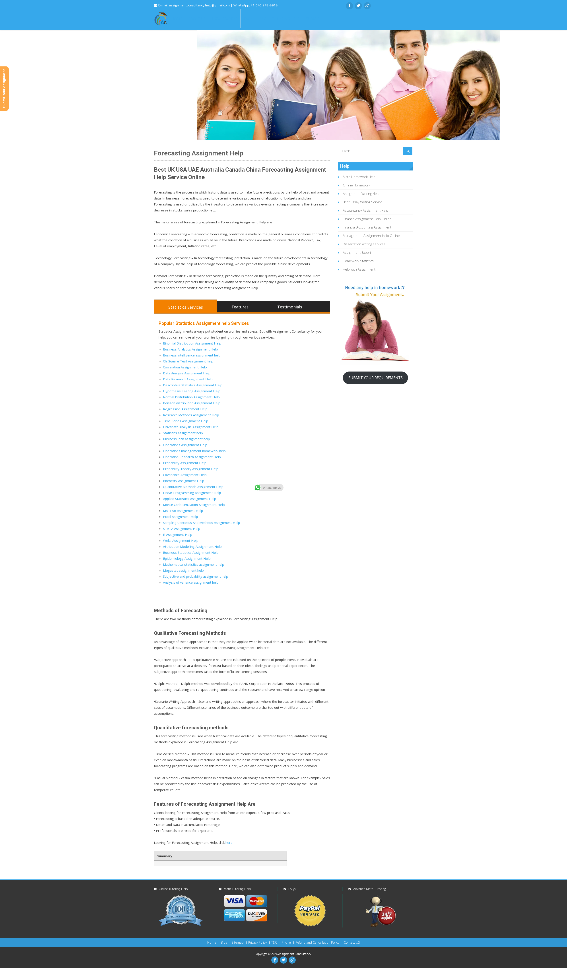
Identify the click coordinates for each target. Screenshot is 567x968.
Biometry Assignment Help (183, 480)
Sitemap (238, 942)
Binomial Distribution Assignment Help (192, 343)
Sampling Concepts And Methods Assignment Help (201, 522)
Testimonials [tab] (289, 307)
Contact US (352, 942)
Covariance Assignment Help (185, 474)
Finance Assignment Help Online (367, 219)
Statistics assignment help (183, 433)
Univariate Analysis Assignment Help (191, 427)
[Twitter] (358, 5)
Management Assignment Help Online (371, 235)
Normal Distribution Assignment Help (191, 397)
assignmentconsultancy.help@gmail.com (200, 5)
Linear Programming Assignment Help (192, 492)
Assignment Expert (357, 252)
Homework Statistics (358, 261)
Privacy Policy (257, 942)
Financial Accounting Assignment (367, 227)
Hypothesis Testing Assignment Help (191, 391)
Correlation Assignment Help (185, 367)
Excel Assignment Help (180, 516)
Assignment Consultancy (295, 954)
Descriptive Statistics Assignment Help (192, 385)
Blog (224, 942)
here (229, 842)
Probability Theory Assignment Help (190, 469)
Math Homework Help (359, 176)
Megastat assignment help (183, 570)
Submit (312, 18)
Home (176, 18)
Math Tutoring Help (237, 889)
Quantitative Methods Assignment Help (193, 486)
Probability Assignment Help (184, 463)
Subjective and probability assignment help (195, 576)
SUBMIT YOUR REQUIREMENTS (375, 377)
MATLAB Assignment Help (183, 510)
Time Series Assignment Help (185, 421)
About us (197, 18)
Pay (262, 18)
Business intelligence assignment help (192, 355)
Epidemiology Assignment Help (187, 558)
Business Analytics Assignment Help (190, 349)
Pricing (286, 942)
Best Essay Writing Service (362, 202)
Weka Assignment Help (180, 540)
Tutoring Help (286, 18)
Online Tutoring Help (173, 889)
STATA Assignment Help (181, 528)
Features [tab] (240, 307)
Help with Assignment (359, 269)
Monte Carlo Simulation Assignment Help (194, 504)
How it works (224, 18)
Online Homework (356, 185)
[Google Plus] (367, 5)
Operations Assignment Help (185, 445)
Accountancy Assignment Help (365, 210)
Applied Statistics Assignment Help (189, 498)
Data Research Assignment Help (188, 379)
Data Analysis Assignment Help (186, 373)
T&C (274, 942)
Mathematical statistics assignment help (193, 564)
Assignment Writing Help (361, 193)
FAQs (248, 18)
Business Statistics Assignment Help (191, 552)
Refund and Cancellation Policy (317, 942)
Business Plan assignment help (186, 439)
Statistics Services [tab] (185, 307)
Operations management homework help (194, 451)
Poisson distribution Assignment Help (191, 403)
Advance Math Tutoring (369, 889)
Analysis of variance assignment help (191, 582)
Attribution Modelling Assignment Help (192, 546)
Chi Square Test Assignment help (188, 361)
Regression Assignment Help (185, 409)
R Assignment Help (177, 534)
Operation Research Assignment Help (192, 457)
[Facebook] (349, 5)
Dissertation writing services (364, 244)
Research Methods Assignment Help (191, 415)
